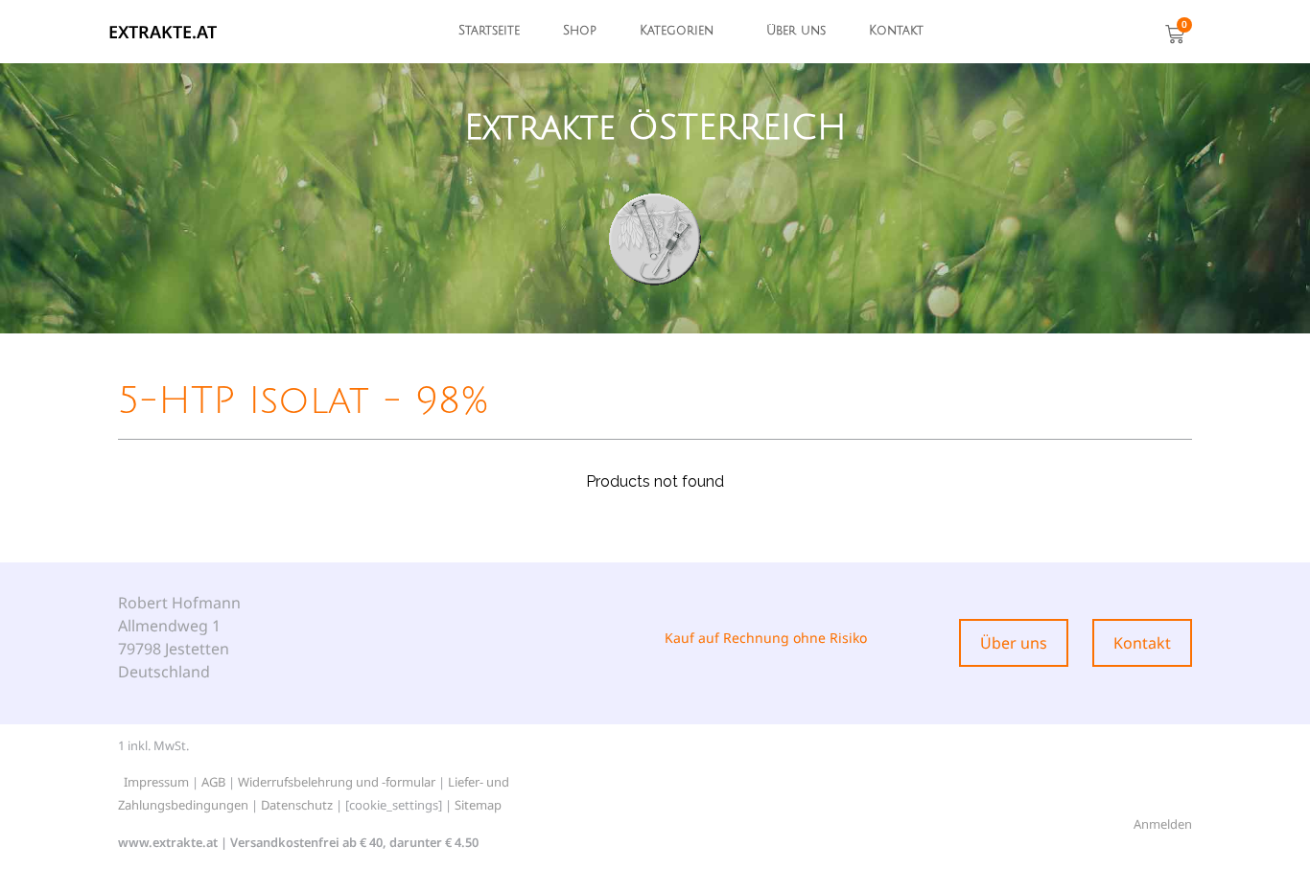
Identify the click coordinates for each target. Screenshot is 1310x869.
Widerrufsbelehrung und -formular (336, 781)
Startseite (489, 30)
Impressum (156, 781)
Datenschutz (297, 804)
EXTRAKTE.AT (162, 31)
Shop (580, 30)
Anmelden (1163, 824)
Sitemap (478, 804)
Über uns (796, 30)
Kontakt (896, 30)
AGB (213, 781)
